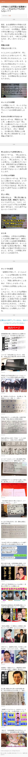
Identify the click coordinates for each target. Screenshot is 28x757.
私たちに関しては (5, 753)
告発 (10, 15)
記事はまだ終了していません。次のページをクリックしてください (14, 321)
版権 (24, 753)
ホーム (3, 1)
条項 (15, 753)
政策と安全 (11, 753)
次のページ (14, 327)
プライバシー (20, 753)
